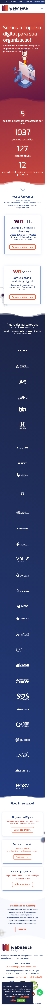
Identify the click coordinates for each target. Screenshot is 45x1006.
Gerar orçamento (23, 829)
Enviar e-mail (23, 857)
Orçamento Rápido (39, 2)
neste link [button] (15, 997)
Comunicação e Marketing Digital (22, 279)
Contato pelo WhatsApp (25, 2)
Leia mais (23, 929)
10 (30, 936)
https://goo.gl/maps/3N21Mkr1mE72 (28, 977)
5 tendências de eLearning (22, 905)
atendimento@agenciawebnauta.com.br (22, 967)
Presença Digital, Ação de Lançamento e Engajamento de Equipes (22, 287)
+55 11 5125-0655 (11, 2)
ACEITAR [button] (21, 1000)
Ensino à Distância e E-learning (22, 229)
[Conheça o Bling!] (33, 990)
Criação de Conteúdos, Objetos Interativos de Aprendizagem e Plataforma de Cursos (23, 237)
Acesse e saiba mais (22, 247)
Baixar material (22, 884)
